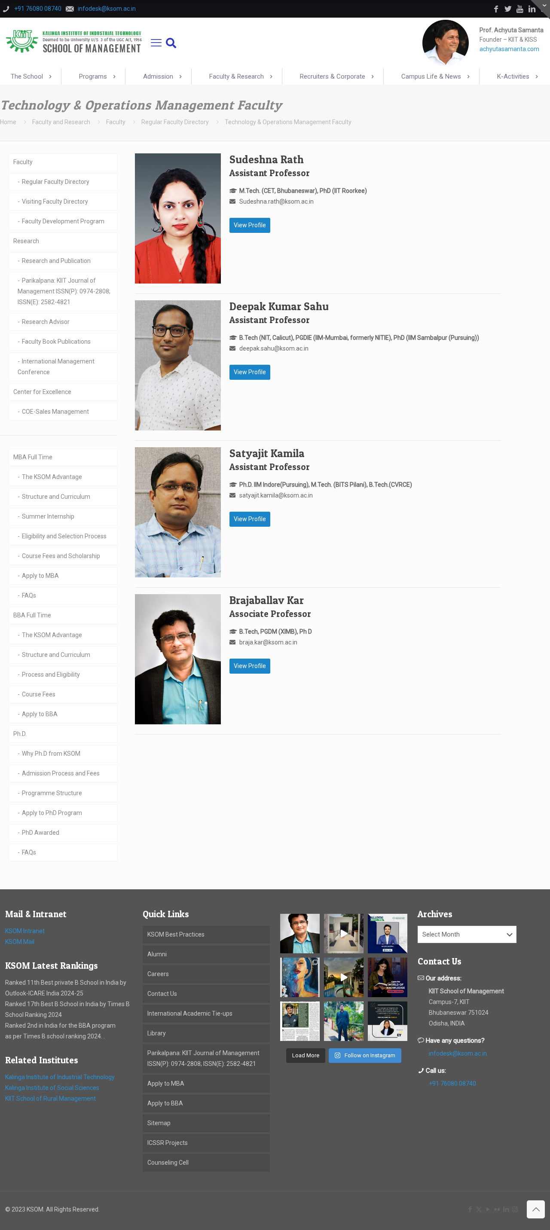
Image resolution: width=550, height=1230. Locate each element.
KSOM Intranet (25, 931)
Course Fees (38, 694)
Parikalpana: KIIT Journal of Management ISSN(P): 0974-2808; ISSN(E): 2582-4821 (64, 291)
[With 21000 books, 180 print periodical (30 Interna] (387, 977)
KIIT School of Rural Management (50, 1098)
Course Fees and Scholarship (61, 555)
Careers (158, 974)
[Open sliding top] (540, 9)
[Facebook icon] (470, 1209)
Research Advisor (46, 321)
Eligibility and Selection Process (64, 536)
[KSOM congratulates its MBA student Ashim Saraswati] (344, 1021)
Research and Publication (56, 260)
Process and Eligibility (51, 674)
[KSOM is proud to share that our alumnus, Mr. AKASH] (387, 933)
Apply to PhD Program (52, 812)
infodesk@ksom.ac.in (458, 1053)
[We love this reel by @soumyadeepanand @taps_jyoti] (344, 933)
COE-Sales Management (55, 411)
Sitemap (159, 1123)
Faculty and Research (61, 122)
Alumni (157, 954)
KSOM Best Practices (176, 934)
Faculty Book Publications (56, 341)
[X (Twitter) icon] (479, 1209)
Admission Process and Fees (61, 773)
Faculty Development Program (63, 221)
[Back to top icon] (536, 1209)
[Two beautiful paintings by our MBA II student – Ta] (300, 977)
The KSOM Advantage (52, 476)
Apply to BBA (40, 714)
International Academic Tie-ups (189, 1013)
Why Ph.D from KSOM (51, 753)
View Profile (250, 225)
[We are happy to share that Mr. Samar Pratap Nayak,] (300, 1021)
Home (8, 122)
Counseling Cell (168, 1162)
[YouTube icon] (488, 1209)
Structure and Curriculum (56, 496)
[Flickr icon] (497, 1209)
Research (26, 241)
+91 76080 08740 (452, 1083)
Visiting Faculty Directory (55, 201)
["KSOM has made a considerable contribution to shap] (387, 1021)
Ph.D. (20, 733)
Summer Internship (48, 516)
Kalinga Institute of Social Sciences (52, 1087)
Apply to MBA (40, 575)
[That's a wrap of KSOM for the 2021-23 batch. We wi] (344, 977)
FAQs (29, 595)
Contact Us (162, 993)
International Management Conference (56, 366)
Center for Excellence (42, 391)
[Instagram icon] (515, 1209)
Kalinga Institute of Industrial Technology (60, 1077)
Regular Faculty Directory (175, 122)
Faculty (115, 122)
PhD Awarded (40, 832)
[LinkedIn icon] (506, 1209)
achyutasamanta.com (509, 49)
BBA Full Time (32, 615)
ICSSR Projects (167, 1142)
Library (156, 1033)
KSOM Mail (19, 941)
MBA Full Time (32, 457)
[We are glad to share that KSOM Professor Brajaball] (300, 933)
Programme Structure (52, 793)
